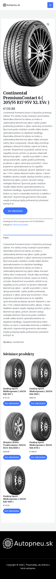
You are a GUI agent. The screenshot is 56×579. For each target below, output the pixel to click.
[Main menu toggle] (50, 5)
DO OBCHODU (15, 210)
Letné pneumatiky (20, 224)
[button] (48, 24)
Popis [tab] (6, 237)
